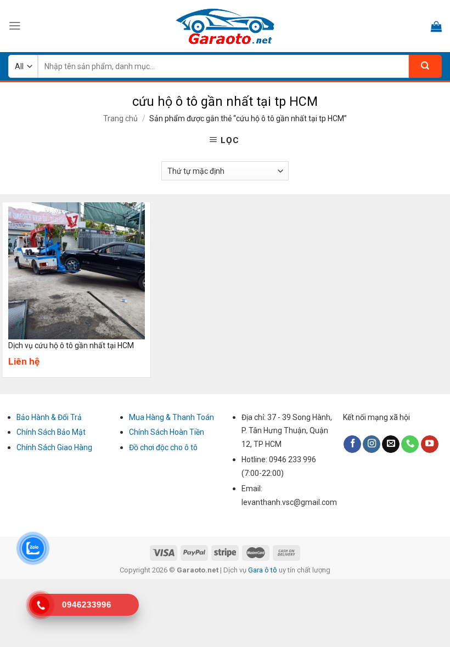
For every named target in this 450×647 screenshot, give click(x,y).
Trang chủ (120, 118)
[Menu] (14, 26)
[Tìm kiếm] (425, 66)
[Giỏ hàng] (436, 26)
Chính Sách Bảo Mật (51, 432)
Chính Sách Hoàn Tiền (166, 432)
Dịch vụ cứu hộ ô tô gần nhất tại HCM (71, 345)
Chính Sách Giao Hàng (54, 447)
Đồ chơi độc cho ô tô (163, 447)
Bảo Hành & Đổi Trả (49, 417)
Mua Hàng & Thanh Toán (171, 417)
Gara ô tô (263, 570)
